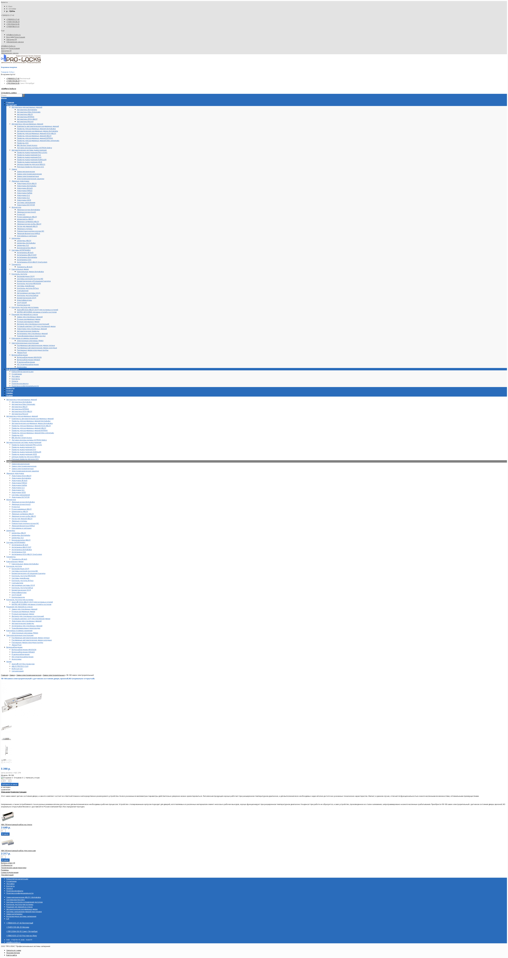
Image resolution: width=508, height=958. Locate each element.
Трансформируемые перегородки (26, 628)
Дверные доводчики (15, 473)
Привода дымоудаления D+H (24, 449)
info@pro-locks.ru (13, 34)
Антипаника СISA (19, 552)
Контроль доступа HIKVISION (24, 576)
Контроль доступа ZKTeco (22, 580)
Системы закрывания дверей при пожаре (24, 911)
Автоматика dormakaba (22, 402)
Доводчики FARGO (19, 483)
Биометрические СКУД (21, 590)
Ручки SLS (16, 506)
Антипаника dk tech (20, 545)
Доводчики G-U (18, 487)
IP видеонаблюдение (21, 654)
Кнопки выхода (18, 597)
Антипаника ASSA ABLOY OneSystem (27, 554)
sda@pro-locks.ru (8, 88)
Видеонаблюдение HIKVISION (24, 649)
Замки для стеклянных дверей (24, 609)
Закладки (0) (11, 39)
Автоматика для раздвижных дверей (22, 416)
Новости (10, 388)
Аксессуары (16, 659)
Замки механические (21, 464)
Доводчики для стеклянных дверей (27, 621)
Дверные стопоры (19, 521)
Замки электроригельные (54, 675)
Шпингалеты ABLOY (20, 511)
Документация (7, 875)
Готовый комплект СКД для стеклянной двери (31, 618)
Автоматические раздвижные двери (22, 909)
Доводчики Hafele (19, 485)
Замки (9, 461)
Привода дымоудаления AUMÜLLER (26, 452)
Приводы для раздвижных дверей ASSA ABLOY (31, 425)
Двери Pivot (16, 645)
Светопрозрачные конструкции (19, 635)
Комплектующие (18, 792)
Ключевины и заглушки (21, 528)
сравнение (5, 789)
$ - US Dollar (11, 9)
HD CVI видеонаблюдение (22, 657)
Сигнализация (18, 671)
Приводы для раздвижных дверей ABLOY (29, 428)
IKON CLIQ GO (17, 668)
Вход (8, 37)
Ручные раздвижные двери (23, 611)
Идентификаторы (19, 592)
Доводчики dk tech (19, 480)
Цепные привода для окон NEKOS (26, 456)
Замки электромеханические (24, 466)
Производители (13, 953)
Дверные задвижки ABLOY (23, 514)
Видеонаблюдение (14, 647)
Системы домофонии (20, 578)
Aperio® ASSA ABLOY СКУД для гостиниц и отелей (32, 602)
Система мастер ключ (15, 899)
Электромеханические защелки (25, 471)
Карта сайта (11, 955)
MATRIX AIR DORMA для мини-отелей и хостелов (31, 604)
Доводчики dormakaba (21, 478)
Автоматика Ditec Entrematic (23, 404)
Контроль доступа (14, 566)
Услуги (9, 395)
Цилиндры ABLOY (19, 533)
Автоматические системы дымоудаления (23, 442)
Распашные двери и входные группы (27, 642)
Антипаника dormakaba (22, 549)
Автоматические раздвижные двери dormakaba (32, 423)
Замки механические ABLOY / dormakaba (23, 897)
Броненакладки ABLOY (21, 540)
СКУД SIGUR (16, 595)
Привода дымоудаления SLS (24, 447)
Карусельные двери (14, 561)
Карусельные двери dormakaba (25, 564)
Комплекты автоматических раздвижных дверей (33, 418)
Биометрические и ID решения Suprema (28, 573)
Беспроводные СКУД (20, 568)
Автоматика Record (20, 414)
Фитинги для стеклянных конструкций (28, 616)
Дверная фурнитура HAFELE (23, 526)
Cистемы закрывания (21, 495)
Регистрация (19, 37)
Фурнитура (11, 499)
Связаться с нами (13, 950)
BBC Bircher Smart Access (22, 437)
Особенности (6, 865)
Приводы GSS (17, 435)
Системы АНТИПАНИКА (15, 542)
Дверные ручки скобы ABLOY (24, 516)
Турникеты (11, 556)
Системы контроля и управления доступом (24, 902)
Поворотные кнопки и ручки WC (25, 523)
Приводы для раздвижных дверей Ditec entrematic (33, 433)
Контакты (16, 379)
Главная (4, 675)
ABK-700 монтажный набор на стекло (16, 824)
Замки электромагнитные (23, 468)
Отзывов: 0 (18, 777)
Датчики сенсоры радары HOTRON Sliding (29, 440)
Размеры (5, 870)
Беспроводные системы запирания (21, 916)
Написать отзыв (33, 777)
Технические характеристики (13, 867)
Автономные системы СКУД (23, 585)
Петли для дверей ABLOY (22, 518)
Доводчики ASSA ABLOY (21, 476)
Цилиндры (10, 530)
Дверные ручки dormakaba (23, 502)
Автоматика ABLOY (20, 406)
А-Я (7, 919)
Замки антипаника (14, 914)
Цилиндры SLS (18, 537)
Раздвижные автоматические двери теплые (31, 637)
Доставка (16, 376)
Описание (5, 792)
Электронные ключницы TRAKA (25, 633)
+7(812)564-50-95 (12, 24)
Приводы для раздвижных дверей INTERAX (30, 430)
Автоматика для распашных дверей (21, 399)
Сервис (9, 393)
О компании (17, 374)
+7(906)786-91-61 (12, 26)
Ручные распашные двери (23, 614)
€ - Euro (9, 6)
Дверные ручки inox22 (21, 504)
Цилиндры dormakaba (21, 535)
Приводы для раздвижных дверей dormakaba (31, 421)
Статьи (9, 390)
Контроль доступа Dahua (22, 587)
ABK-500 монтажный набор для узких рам (18, 850)
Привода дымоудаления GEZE (24, 454)
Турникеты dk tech (19, 559)
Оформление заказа (15, 42)
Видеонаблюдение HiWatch (23, 652)
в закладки (5, 787)
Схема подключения (9, 872)
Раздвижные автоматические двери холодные (32, 640)
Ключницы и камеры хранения (19, 630)
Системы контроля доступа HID (25, 571)
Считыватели (17, 583)
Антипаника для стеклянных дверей (27, 626)
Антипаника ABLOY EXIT (21, 547)
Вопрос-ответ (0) (8, 863)
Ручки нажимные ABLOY (22, 509)
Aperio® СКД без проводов (23, 664)
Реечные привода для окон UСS (25, 459)
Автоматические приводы (23, 623)
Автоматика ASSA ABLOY (22, 411)
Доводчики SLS (18, 490)
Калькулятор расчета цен (22, 371)
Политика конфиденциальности (25, 386)
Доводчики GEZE (19, 492)
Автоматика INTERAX (20, 409)
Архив (9, 661)
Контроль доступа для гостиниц (19, 599)
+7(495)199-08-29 (12, 22)
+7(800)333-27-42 (12, 19)
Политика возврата (20, 383)
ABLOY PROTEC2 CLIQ (20, 666)
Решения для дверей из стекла (19, 606)
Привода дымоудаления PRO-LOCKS (27, 445)
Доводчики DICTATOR (21, 497)
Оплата (15, 381)
